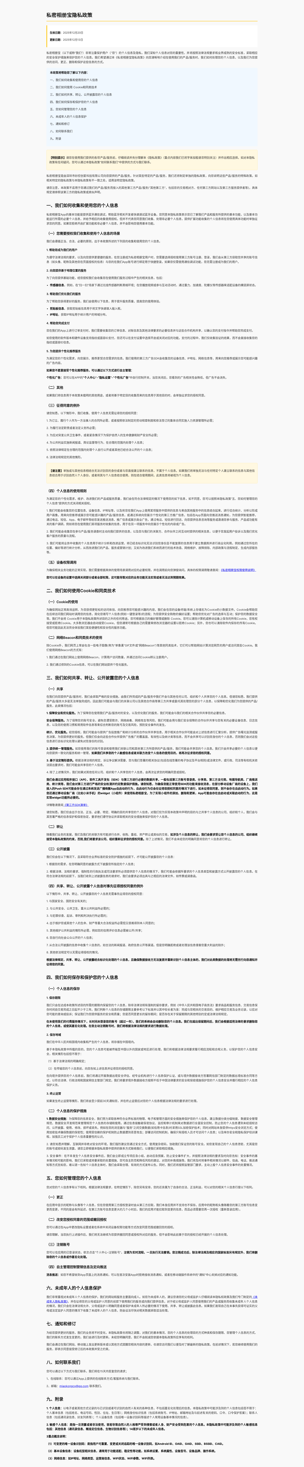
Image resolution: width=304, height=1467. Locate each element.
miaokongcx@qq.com (73, 1386)
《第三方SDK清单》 (76, 805)
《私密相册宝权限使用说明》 (238, 570)
